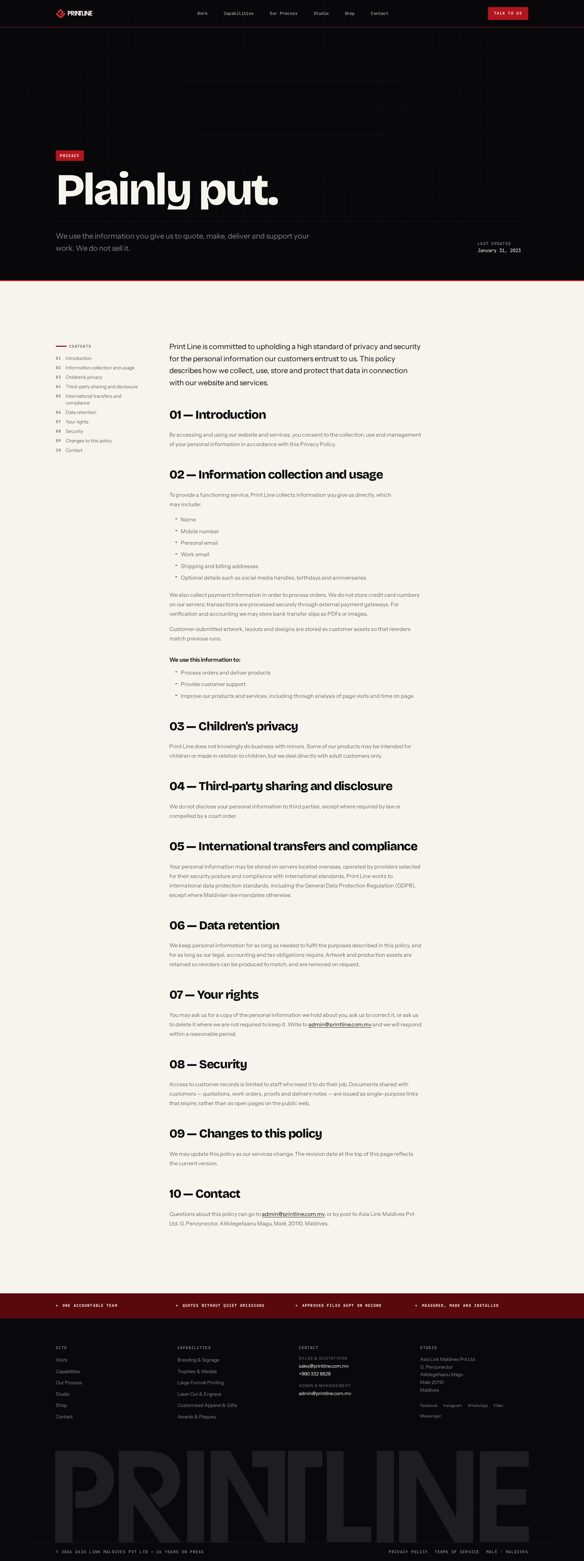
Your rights (77, 422)
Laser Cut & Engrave (199, 1394)
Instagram (452, 1405)
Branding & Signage (198, 1360)
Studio (318, 13)
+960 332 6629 (315, 1374)
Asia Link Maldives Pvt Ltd (447, 1359)
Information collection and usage (100, 368)
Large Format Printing (200, 1383)
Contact (376, 13)
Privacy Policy (408, 1552)
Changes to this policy (89, 441)
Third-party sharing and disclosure (102, 387)
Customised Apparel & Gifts (207, 1405)
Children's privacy (84, 377)
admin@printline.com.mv (340, 1024)
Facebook (429, 1405)
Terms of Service (457, 1552)
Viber (498, 1405)
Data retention (81, 412)
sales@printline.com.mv (324, 1366)
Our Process (280, 13)
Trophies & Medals (197, 1371)
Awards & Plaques (196, 1417)
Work (200, 13)
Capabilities (236, 13)
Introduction (79, 358)
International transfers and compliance (93, 399)
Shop (347, 13)
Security (74, 431)
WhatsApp (477, 1405)
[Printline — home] (74, 13)
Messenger (430, 1415)
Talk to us (508, 13)
